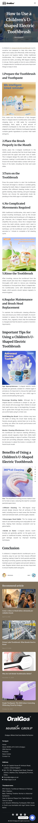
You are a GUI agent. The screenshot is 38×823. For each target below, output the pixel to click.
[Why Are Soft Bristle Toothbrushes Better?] (19, 661)
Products (5, 751)
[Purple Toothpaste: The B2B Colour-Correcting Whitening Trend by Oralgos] (19, 690)
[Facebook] (13, 815)
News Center (6, 754)
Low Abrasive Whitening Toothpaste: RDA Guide (18, 803)
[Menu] (35, 3)
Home (4, 744)
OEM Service (6, 749)
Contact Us (6, 756)
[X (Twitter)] (17, 815)
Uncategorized (19, 37)
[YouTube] (25, 815)
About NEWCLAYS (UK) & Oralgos (13, 747)
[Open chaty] (32, 818)
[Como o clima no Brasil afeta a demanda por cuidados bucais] (19, 598)
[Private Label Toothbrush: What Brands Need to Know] (19, 629)
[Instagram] (21, 815)
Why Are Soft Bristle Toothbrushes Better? (17, 674)
